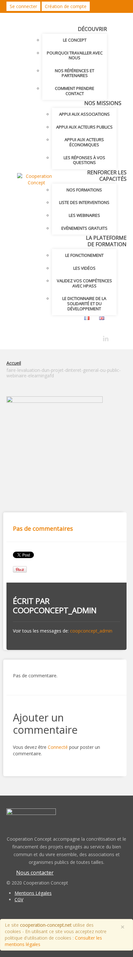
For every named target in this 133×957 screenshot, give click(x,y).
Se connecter (23, 6)
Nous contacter (35, 872)
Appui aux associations (84, 114)
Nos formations (84, 190)
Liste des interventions (84, 202)
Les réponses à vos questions (84, 160)
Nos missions (102, 103)
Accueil (13, 363)
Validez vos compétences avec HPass (84, 283)
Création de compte (66, 6)
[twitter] (83, 337)
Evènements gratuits (84, 228)
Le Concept (75, 40)
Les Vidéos (84, 268)
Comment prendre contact (74, 90)
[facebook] (94, 337)
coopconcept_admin (55, 610)
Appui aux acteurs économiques (84, 142)
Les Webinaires (84, 215)
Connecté (58, 747)
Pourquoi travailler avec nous (75, 55)
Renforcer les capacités (107, 175)
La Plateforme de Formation (106, 241)
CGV (19, 899)
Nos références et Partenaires (74, 73)
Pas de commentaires (43, 528)
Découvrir (92, 29)
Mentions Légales (33, 893)
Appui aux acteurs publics (84, 127)
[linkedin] (106, 339)
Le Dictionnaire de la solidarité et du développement (84, 303)
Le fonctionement (84, 255)
